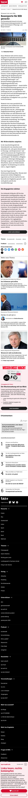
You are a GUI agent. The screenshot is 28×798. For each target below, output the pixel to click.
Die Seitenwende (5, 583)
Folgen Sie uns (4, 502)
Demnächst (4, 683)
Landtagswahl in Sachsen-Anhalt (10, 561)
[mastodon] (10, 503)
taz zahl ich (4, 609)
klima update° (5, 639)
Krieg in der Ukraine (6, 565)
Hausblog (3, 579)
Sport (2, 528)
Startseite (3, 9)
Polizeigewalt (4, 550)
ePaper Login (4, 761)
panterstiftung (5, 616)
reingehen (3, 650)
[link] (5, 6)
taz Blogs (3, 709)
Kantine (3, 735)
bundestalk (4, 631)
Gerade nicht (20, 764)
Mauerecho (4, 642)
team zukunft (4, 661)
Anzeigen (3, 743)
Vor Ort (3, 687)
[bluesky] (13, 503)
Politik (2, 513)
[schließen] (25, 764)
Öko (2, 517)
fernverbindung (5, 635)
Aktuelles (3, 576)
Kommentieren (11, 243)
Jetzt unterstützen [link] (14, 232)
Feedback (3, 754)
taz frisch (3, 664)
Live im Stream (5, 690)
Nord (2, 535)
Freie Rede (4, 646)
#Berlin (24, 239)
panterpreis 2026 (5, 620)
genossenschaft (5, 605)
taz (4, 498)
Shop (2, 739)
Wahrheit (3, 539)
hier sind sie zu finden (8, 431)
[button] (26, 2)
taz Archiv (3, 720)
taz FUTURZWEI (5, 713)
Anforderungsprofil (13, 155)
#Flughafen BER (11, 239)
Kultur (2, 524)
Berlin (8, 9)
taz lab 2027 (4, 698)
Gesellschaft (4, 520)
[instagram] (17, 503)
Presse (3, 590)
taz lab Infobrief (5, 672)
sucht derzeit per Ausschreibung (14, 67)
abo (2, 602)
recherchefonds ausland (7, 613)
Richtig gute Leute (6, 557)
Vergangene (4, 694)
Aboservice (4, 758)
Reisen (3, 732)
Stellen (3, 587)
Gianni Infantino (5, 554)
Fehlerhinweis (19, 243)
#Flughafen (18, 239)
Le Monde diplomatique (7, 717)
